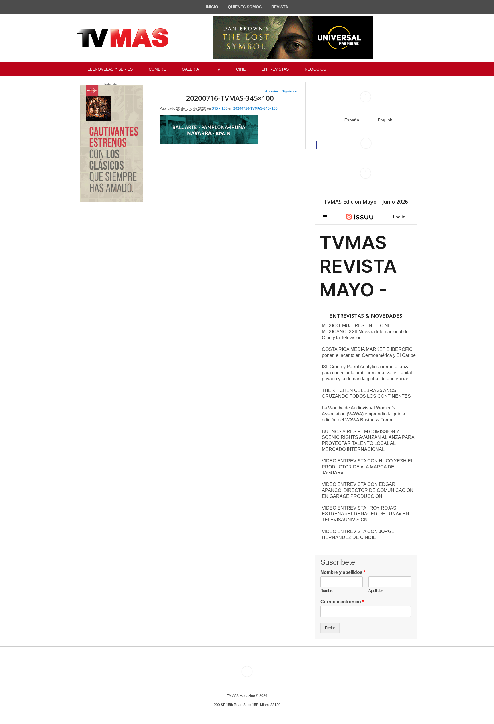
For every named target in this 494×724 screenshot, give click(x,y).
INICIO (212, 7)
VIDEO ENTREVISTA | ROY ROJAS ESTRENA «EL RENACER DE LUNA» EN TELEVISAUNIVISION (365, 514)
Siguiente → (291, 91)
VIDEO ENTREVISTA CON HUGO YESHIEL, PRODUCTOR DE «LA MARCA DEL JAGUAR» (368, 466)
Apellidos (376, 590)
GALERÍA (190, 69)
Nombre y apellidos (342, 572)
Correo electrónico (342, 601)
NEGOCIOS (315, 69)
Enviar (330, 628)
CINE (241, 69)
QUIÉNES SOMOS (245, 7)
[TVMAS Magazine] (122, 37)
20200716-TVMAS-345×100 (255, 108)
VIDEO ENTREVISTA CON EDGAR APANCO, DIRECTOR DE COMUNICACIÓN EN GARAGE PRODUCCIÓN (367, 490)
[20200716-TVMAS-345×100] (209, 142)
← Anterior (269, 91)
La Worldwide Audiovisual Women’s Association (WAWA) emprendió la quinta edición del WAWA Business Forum (363, 413)
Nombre (326, 590)
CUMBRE (157, 69)
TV (217, 69)
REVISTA (279, 7)
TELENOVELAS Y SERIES (109, 69)
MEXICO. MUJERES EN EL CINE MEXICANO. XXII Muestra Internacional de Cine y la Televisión (365, 331)
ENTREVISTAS (275, 69)
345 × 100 (220, 108)
